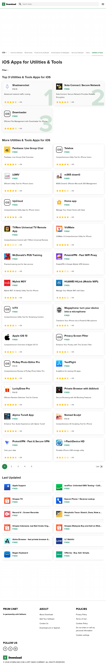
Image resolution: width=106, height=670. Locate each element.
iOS (3, 53)
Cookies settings (82, 635)
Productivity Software (41, 53)
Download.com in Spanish (50, 628)
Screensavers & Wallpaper (60, 53)
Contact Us (44, 623)
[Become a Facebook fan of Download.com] (5, 649)
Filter (4, 70)
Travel (88, 53)
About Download (46, 614)
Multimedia (28, 53)
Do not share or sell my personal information (85, 629)
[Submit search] (20, 4)
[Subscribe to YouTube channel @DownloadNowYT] (15, 649)
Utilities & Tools (97, 53)
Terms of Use (81, 619)
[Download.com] (9, 4)
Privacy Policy (81, 614)
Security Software (77, 53)
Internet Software (16, 53)
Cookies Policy (82, 623)
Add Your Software (47, 619)
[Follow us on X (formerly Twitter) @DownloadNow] (10, 649)
